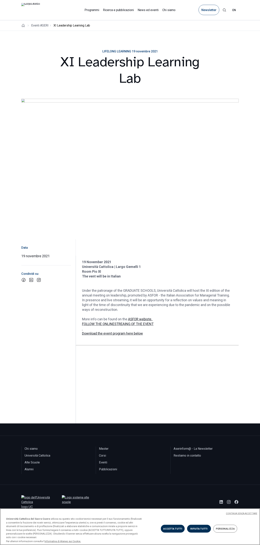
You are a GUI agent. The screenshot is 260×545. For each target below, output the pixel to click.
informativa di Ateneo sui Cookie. (63, 541)
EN (234, 10)
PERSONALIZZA (225, 528)
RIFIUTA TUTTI (198, 528)
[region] (130, 526)
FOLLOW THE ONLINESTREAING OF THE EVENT (118, 324)
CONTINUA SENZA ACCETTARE (241, 513)
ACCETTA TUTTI (172, 528)
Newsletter (208, 10)
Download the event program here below (112, 333)
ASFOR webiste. (140, 319)
